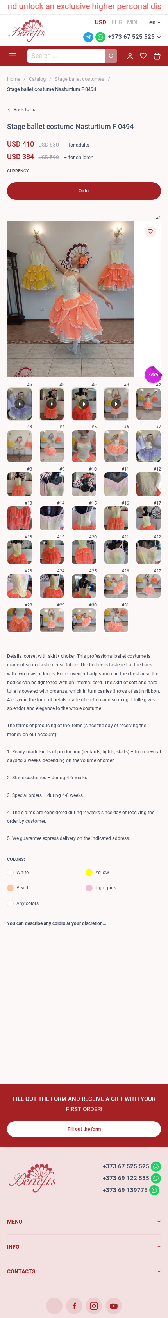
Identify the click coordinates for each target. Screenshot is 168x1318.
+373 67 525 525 (131, 36)
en (152, 22)
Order (84, 191)
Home (13, 79)
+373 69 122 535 (126, 1178)
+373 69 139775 (125, 1189)
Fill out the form (84, 1129)
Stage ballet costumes (79, 79)
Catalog (37, 79)
